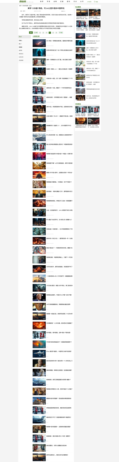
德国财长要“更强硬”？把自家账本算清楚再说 (58, 398)
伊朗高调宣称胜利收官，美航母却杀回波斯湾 (58, 408)
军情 (48, 1)
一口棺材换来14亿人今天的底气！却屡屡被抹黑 (59, 276)
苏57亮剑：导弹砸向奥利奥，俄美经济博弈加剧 (59, 41)
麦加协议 (21, 53)
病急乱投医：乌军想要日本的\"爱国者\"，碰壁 (59, 97)
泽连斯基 (21, 60)
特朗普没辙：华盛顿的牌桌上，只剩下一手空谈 (59, 257)
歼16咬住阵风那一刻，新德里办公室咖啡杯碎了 (59, 135)
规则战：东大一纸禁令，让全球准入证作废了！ (93, 127)
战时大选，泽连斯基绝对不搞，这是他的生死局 (59, 106)
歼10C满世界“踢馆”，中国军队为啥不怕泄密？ (59, 351)
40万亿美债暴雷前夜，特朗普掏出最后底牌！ (58, 304)
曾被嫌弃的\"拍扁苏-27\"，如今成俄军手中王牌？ (94, 19)
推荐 (42, 1)
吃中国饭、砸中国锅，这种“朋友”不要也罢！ (58, 332)
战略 (55, 1)
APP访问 (89, 1)
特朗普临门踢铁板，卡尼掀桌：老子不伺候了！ (59, 182)
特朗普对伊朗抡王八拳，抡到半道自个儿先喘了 (59, 389)
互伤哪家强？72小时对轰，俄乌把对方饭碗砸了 (59, 323)
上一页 (35, 32)
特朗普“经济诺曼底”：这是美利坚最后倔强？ (58, 426)
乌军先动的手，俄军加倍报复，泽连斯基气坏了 (59, 266)
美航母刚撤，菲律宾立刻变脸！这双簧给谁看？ (59, 370)
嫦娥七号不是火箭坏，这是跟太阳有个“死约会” (59, 172)
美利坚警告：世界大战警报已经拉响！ (56, 445)
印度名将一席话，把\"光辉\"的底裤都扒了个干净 (59, 78)
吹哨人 (20, 40)
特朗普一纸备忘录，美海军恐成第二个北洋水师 (59, 314)
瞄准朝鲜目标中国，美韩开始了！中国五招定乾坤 (93, 116)
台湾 (82, 1)
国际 (69, 1)
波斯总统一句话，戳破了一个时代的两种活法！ (59, 88)
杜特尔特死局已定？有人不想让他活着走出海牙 (59, 50)
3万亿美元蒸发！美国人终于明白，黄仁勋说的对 (59, 285)
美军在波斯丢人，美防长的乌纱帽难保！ (57, 455)
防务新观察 (25, 5)
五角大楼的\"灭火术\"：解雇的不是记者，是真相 (82, 19)
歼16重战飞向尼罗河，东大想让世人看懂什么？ (59, 219)
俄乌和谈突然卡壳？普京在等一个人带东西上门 (59, 361)
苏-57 (20, 43)
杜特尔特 (21, 57)
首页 (20, 5)
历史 (75, 1)
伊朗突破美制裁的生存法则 (93, 89)
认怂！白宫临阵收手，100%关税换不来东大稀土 (59, 210)
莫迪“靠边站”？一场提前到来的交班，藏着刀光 (59, 248)
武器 (62, 1)
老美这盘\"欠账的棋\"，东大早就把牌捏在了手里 (59, 229)
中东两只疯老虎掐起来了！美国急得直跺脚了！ (59, 342)
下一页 (60, 32)
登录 (97, 1)
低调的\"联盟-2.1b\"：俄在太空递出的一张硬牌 (59, 69)
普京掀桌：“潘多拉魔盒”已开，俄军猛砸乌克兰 (59, 191)
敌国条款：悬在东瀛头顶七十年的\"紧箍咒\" (58, 436)
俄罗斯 (20, 50)
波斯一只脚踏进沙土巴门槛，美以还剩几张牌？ (59, 59)
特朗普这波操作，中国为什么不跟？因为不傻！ (59, 295)
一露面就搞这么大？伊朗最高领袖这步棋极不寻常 (80, 127)
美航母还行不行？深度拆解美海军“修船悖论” (58, 417)
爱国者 (20, 47)
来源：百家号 (22, 11)
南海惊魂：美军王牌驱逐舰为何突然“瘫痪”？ (58, 379)
